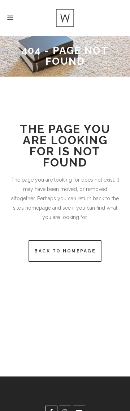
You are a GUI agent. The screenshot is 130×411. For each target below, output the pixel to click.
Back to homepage (65, 251)
